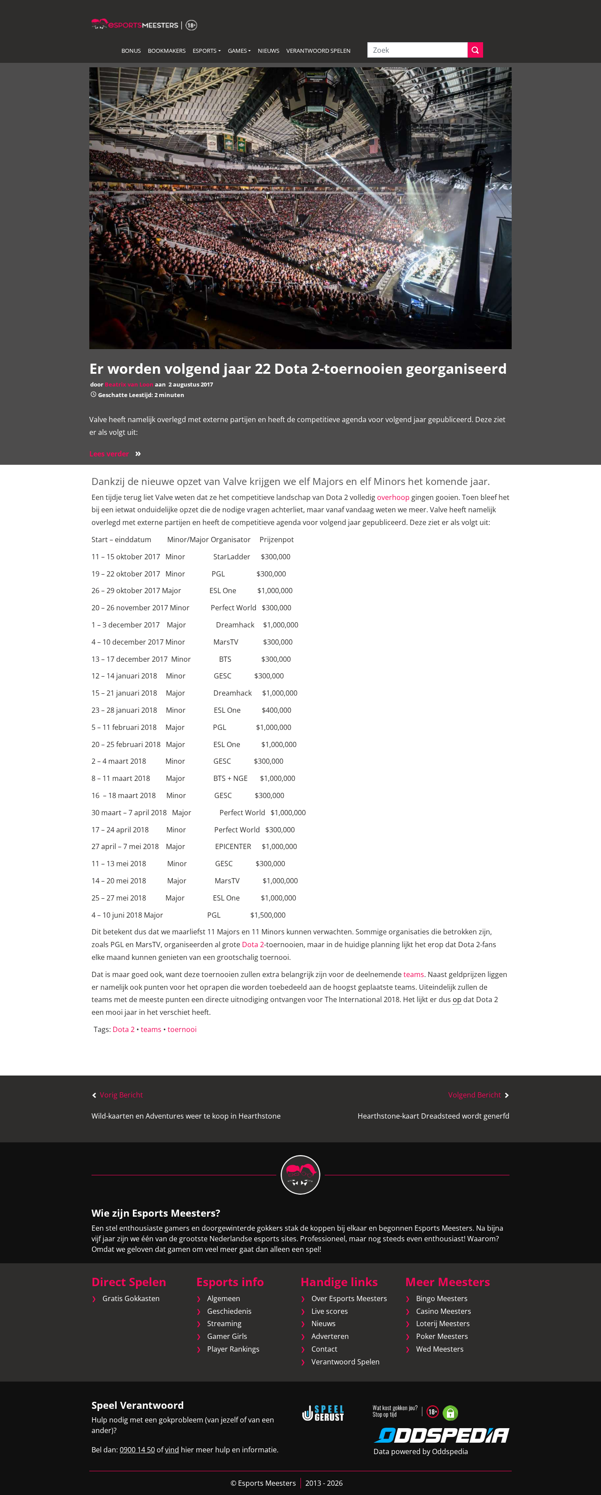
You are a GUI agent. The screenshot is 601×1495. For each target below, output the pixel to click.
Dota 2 (253, 944)
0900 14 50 (137, 1450)
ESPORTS (204, 51)
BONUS (131, 51)
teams (413, 974)
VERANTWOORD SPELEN (318, 51)
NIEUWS (268, 51)
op (457, 999)
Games (237, 51)
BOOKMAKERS (167, 51)
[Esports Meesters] (144, 23)
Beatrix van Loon (129, 384)
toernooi (182, 1029)
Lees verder (115, 454)
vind (172, 1450)
